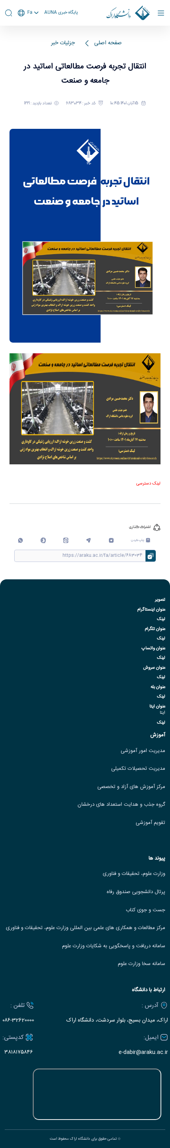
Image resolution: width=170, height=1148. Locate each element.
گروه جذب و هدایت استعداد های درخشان (121, 805)
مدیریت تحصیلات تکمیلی (138, 769)
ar (28, 42)
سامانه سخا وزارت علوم (141, 964)
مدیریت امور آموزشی (143, 751)
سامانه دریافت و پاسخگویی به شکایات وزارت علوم (113, 946)
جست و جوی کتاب (145, 910)
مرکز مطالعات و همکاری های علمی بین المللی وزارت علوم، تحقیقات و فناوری (85, 928)
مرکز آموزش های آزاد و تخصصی (131, 787)
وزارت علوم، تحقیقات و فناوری (134, 874)
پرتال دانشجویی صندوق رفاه (136, 892)
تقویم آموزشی (150, 823)
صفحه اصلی (108, 43)
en (28, 33)
